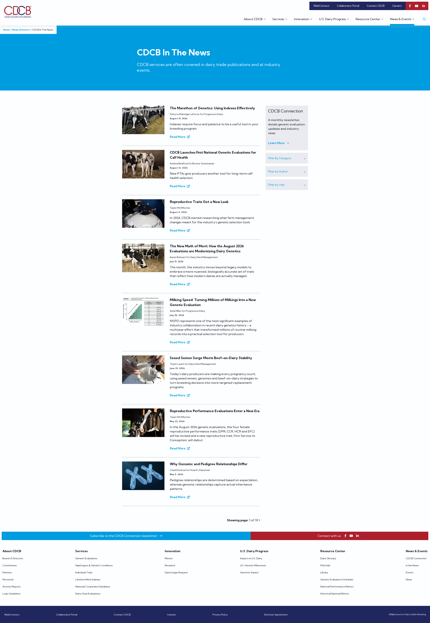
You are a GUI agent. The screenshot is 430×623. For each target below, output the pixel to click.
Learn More (276, 143)
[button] (287, 158)
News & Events (21, 29)
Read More (177, 137)
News (6, 29)
